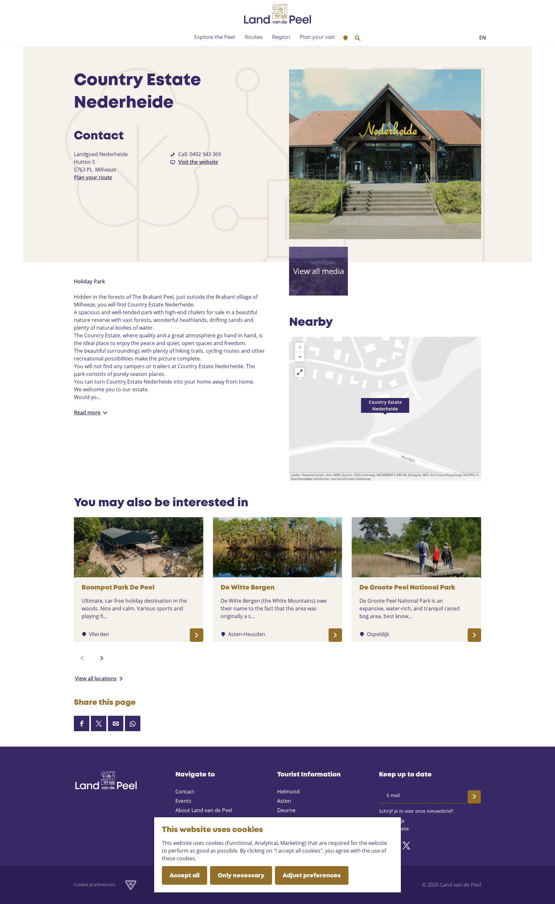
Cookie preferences (94, 885)
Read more (87, 412)
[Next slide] (101, 658)
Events (183, 800)
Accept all (184, 875)
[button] (385, 409)
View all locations (96, 678)
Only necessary (241, 875)
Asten (284, 800)
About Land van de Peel (203, 810)
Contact (184, 791)
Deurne (286, 810)
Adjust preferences (312, 875)
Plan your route (93, 177)
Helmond (288, 791)
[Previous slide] (82, 658)
